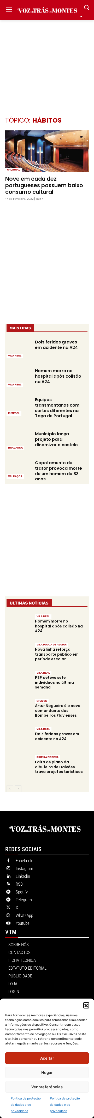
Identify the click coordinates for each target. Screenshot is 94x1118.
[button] (86, 1005)
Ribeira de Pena (47, 757)
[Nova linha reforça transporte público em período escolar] (19, 654)
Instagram (24, 868)
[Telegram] (8, 900)
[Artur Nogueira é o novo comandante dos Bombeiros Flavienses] (19, 710)
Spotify (22, 892)
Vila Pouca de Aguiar (52, 644)
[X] (8, 908)
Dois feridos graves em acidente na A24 (56, 344)
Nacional (13, 169)
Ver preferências (47, 1087)
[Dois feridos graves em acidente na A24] (19, 348)
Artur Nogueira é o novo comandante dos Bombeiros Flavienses (57, 710)
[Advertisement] (47, 60)
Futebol (14, 413)
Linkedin (23, 876)
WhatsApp (24, 915)
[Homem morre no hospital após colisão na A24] (19, 377)
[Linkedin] (8, 876)
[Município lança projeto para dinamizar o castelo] (19, 440)
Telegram (24, 899)
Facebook (24, 860)
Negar (47, 1072)
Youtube (23, 923)
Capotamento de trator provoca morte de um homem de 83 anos (58, 471)
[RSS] (8, 884)
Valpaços (15, 476)
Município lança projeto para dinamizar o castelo (56, 439)
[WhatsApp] (8, 915)
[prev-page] (10, 788)
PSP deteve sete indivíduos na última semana (54, 682)
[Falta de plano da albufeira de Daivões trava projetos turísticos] (19, 766)
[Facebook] (8, 861)
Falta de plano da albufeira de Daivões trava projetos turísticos (59, 766)
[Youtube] (8, 923)
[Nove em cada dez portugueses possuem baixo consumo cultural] (47, 151)
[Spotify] (8, 892)
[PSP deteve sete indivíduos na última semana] (19, 682)
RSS (19, 884)
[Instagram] (8, 869)
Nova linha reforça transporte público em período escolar (57, 654)
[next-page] (18, 788)
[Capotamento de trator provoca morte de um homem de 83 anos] (19, 469)
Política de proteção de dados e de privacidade (26, 1105)
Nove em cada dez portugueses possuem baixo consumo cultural (44, 185)
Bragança (15, 447)
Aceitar (47, 1058)
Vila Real (14, 355)
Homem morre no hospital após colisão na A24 (58, 376)
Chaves (42, 701)
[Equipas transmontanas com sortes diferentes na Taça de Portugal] (19, 406)
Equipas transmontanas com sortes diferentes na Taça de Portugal (57, 408)
